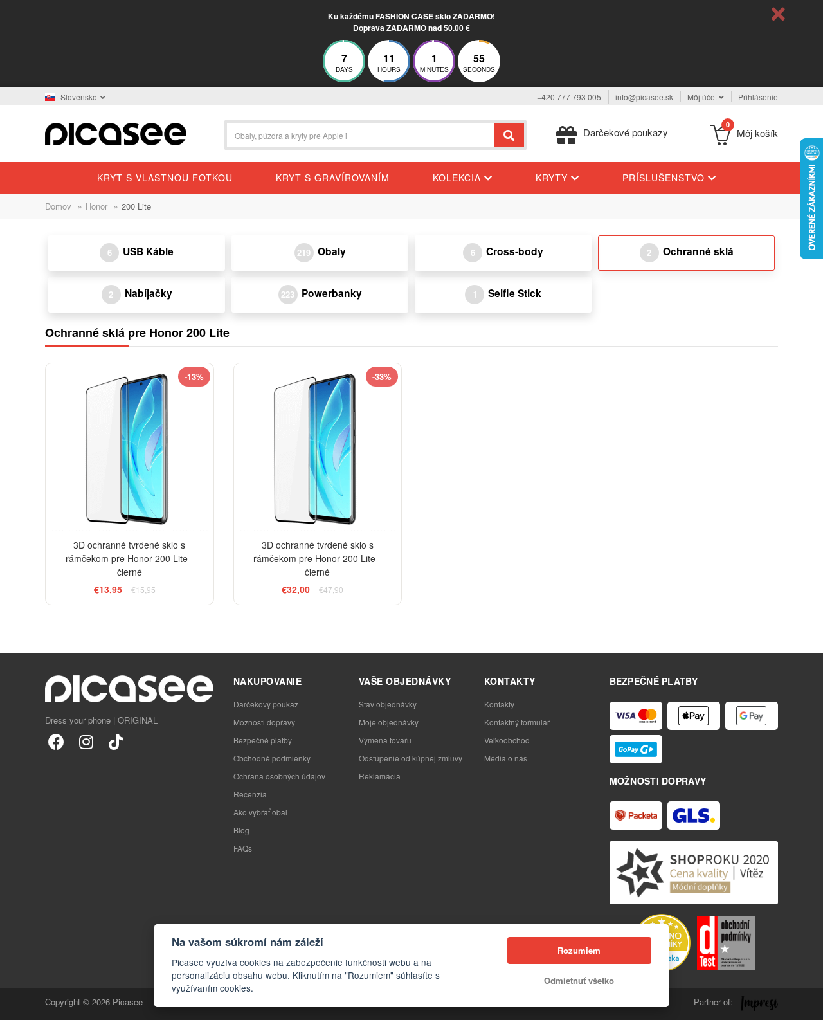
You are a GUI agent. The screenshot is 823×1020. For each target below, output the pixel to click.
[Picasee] (115, 132)
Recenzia (250, 793)
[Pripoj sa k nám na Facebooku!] (56, 741)
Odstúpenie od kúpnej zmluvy (410, 757)
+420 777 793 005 (569, 96)
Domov (58, 206)
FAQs (242, 847)
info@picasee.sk (644, 96)
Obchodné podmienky (272, 757)
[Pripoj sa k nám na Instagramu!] (86, 741)
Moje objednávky (389, 721)
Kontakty (499, 703)
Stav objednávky (388, 703)
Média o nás (505, 757)
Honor (96, 206)
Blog (241, 829)
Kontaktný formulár (517, 721)
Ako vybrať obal (260, 811)
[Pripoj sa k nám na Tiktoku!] (115, 741)
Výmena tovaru (385, 739)
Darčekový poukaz (265, 703)
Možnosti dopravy (264, 721)
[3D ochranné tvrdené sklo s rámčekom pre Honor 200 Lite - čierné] (129, 447)
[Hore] (16, 1003)
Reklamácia (380, 775)
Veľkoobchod (507, 739)
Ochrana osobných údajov (279, 775)
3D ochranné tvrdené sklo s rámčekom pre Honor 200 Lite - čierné (130, 558)
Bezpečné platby (262, 739)
